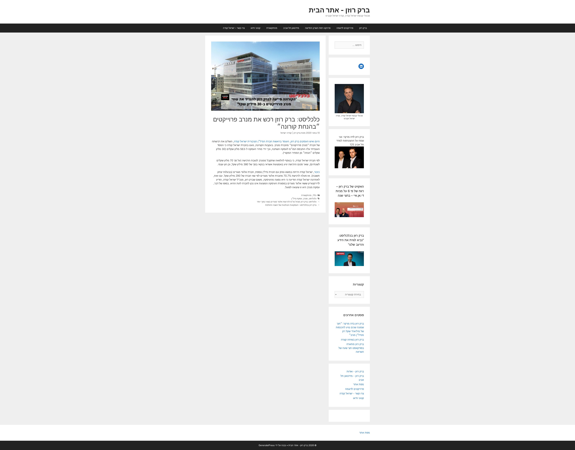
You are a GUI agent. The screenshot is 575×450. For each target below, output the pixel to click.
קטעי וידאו (255, 28)
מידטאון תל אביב (291, 28)
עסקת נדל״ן (296, 198)
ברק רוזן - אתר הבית (339, 10)
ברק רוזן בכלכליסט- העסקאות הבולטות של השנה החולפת (290, 205)
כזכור (317, 171)
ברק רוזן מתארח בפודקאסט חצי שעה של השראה (351, 348)
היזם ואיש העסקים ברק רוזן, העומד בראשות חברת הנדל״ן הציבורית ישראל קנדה (277, 141)
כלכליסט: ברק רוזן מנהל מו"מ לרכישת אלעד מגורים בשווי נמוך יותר (286, 201)
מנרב (305, 198)
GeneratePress (267, 445)
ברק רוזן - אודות (355, 371)
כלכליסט (312, 198)
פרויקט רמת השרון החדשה (317, 28)
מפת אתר (358, 384)
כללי (314, 195)
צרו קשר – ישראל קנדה (234, 28)
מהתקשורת (271, 28)
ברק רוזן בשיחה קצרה (352, 339)
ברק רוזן (363, 28)
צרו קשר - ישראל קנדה (352, 393)
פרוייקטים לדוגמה (344, 28)
